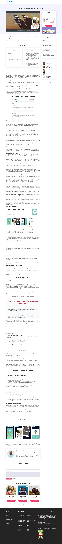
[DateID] (44, 70)
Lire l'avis (11, 498)
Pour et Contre (45, 40)
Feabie (28, 525)
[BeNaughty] (44, 31)
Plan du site (7, 523)
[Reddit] (47, 82)
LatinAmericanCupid (20, 530)
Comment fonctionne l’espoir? (47, 50)
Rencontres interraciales (21, 514)
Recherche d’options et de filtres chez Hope (49, 51)
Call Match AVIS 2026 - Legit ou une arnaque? (49, 74)
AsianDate (19, 529)
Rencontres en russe (30, 514)
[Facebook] (33, 36)
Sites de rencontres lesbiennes (22, 521)
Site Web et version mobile (46, 46)
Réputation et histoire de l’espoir (47, 41)
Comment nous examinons (9, 518)
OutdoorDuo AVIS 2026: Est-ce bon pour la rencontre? (48, 77)
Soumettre (9, 478)
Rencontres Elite (29, 516)
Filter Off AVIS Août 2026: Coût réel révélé (49, 64)
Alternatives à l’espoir (46, 54)
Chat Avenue (19, 524)
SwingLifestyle (20, 525)
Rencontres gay (29, 515)
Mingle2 (28, 524)
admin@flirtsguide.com (42, 514)
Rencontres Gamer (29, 521)
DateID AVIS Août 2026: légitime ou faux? (48, 71)
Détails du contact (8, 516)
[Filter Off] (44, 63)
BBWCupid (28, 530)
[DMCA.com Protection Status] (40, 531)
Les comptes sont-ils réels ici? (47, 45)
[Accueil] (10, 1)
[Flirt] (53, 31)
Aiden (17, 450)
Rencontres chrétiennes (21, 515)
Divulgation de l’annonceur (9, 519)
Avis (49, 1)
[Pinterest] (39, 36)
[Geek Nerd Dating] (44, 67)
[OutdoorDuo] (44, 77)
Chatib (19, 526)
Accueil (46, 1)
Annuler (14, 478)
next (24, 504)
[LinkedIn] (35, 36)
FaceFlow (28, 529)
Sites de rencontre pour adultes (31, 520)
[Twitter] (37, 36)
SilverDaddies (29, 522)
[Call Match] (44, 73)
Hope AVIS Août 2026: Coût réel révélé (48, 39)
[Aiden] (11, 454)
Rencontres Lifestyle (9, 38)
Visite (49, 25)
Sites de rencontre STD (16, 40)
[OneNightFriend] (49, 31)
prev (21, 504)
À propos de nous (8, 515)
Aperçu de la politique (9, 520)
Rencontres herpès (8, 40)
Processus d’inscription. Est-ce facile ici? (48, 44)
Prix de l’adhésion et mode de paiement (48, 55)
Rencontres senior (20, 522)
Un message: (8, 471)
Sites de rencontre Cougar (21, 520)
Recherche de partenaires (46, 49)
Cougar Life (28, 526)
